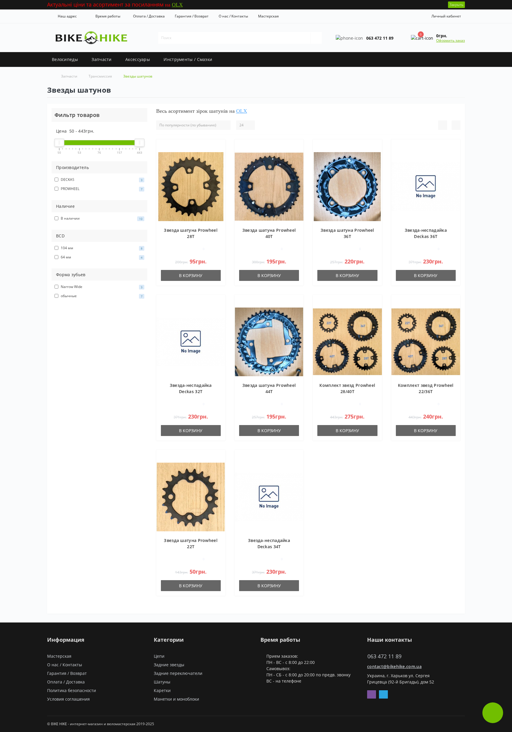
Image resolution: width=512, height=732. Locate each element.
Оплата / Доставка (149, 16)
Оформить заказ (450, 40)
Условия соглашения (68, 699)
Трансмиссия (100, 76)
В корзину (190, 275)
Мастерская (268, 16)
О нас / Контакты (233, 16)
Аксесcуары (137, 59)
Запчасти (101, 59)
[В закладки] (218, 147)
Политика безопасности (71, 690)
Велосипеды (65, 59)
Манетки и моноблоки (176, 699)
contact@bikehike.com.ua (394, 666)
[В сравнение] (218, 155)
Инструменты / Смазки (188, 59)
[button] (66, 16)
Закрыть (456, 4)
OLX (177, 5)
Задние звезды (169, 664)
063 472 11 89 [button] (384, 656)
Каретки (162, 690)
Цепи (159, 656)
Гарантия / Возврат (192, 16)
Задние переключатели (178, 673)
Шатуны (162, 682)
